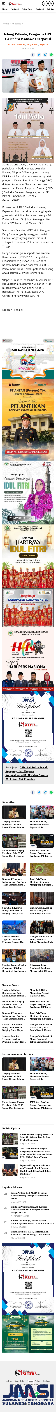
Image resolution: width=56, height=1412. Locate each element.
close (31, 1382)
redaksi (11, 44)
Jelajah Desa (32, 44)
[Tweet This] (39, 54)
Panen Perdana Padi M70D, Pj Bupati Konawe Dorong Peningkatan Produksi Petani (29, 1196)
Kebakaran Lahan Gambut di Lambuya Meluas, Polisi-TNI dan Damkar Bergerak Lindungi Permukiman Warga (41, 968)
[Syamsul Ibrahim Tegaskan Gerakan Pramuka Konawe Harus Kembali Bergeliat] (14, 927)
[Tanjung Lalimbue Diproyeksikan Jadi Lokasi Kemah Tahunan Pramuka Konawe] (14, 812)
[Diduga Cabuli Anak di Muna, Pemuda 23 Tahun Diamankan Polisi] (42, 927)
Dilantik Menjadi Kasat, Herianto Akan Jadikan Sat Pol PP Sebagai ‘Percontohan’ (31, 1233)
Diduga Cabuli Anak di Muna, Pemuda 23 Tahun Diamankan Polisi (41, 939)
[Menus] (4, 3)
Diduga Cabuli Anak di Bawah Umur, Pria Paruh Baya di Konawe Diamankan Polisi (41, 911)
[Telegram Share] (45, 54)
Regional (44, 44)
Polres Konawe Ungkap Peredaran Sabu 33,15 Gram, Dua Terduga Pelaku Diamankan (13, 853)
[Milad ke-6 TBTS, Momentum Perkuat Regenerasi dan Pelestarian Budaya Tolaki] (42, 812)
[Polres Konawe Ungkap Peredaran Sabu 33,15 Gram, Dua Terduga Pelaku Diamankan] (14, 841)
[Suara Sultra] (15, 3)
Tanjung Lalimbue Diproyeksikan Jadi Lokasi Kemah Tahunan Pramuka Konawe (13, 825)
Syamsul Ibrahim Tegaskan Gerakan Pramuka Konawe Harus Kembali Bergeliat (14, 940)
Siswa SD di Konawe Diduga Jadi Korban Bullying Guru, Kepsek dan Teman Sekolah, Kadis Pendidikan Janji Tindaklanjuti (13, 911)
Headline (21, 44)
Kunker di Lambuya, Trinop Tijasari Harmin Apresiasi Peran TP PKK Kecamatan (32, 1222)
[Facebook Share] (32, 54)
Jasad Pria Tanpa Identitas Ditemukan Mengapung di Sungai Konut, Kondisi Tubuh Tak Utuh (40, 882)
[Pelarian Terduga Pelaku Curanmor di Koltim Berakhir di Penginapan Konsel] (14, 955)
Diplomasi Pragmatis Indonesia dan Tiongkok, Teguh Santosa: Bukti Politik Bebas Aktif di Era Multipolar (14, 882)
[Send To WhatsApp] (51, 54)
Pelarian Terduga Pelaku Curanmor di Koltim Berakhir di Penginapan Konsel (14, 968)
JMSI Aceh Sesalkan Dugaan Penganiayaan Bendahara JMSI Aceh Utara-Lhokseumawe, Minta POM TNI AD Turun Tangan (40, 853)
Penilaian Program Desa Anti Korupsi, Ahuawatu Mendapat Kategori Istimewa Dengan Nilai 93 (30, 1210)
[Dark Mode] (45, 3)
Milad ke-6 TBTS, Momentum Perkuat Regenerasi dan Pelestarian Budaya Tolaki (39, 825)
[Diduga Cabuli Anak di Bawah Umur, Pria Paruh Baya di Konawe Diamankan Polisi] (42, 898)
